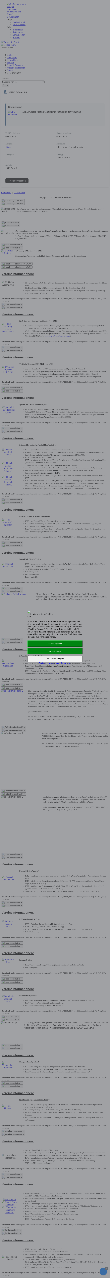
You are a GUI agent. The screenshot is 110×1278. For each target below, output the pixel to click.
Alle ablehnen (55, 651)
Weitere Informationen (49, 663)
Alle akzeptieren (55, 644)
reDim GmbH (64, 666)
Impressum (66, 663)
